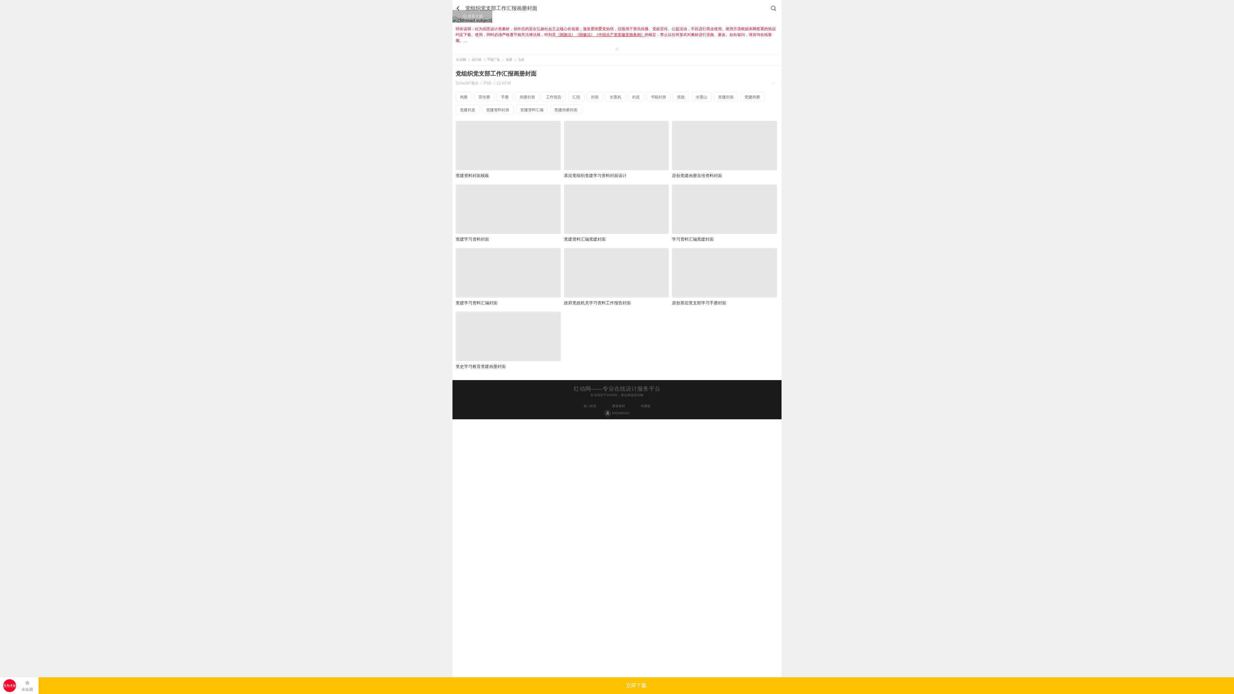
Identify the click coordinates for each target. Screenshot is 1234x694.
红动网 (461, 59)
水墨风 (615, 97)
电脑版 (645, 406)
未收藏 (27, 689)
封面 (595, 97)
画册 (509, 59)
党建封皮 (467, 110)
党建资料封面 (497, 110)
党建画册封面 (565, 110)
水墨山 (701, 97)
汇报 (576, 97)
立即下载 (636, 685)
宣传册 (484, 97)
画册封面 (527, 97)
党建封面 (726, 97)
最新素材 (618, 406)
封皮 (636, 97)
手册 (505, 97)
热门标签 (590, 406)
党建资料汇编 (531, 110)
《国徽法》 (585, 34)
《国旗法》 (565, 34)
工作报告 (553, 97)
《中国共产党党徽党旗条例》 (620, 34)
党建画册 (752, 97)
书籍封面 (658, 97)
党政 (681, 97)
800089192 (621, 413)
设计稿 (476, 59)
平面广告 (493, 59)
